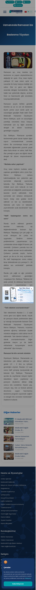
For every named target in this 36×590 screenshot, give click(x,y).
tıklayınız (28, 578)
